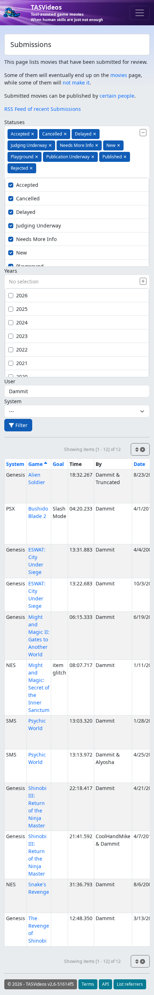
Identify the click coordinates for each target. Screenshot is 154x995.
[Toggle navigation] (140, 13)
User (9, 381)
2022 (22, 349)
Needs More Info (36, 239)
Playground (30, 266)
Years (10, 270)
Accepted (27, 184)
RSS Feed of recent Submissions (42, 109)
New (21, 252)
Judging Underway (38, 225)
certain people (117, 95)
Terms (88, 984)
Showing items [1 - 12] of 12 (92, 449)
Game (36, 464)
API (105, 984)
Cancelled (28, 198)
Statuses (14, 122)
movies (118, 75)
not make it (76, 82)
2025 (22, 309)
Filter (21, 425)
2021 (22, 363)
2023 (22, 336)
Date (139, 464)
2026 (22, 295)
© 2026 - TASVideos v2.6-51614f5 (41, 984)
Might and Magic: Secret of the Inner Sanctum (38, 687)
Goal (58, 464)
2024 (22, 322)
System (12, 401)
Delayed (25, 212)
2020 (22, 376)
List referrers (130, 984)
